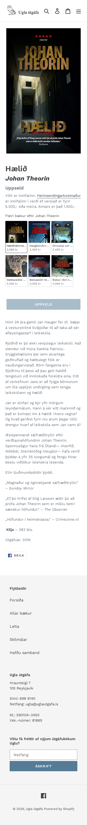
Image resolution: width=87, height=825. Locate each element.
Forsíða (16, 600)
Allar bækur (21, 613)
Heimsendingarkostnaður (59, 195)
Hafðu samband (24, 652)
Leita (14, 626)
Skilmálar (18, 639)
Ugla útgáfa (34, 809)
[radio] (16, 237)
